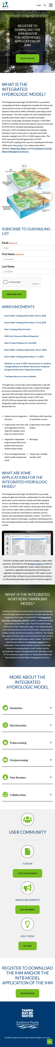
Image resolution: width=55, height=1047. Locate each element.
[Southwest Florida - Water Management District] (27, 1024)
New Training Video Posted (17, 329)
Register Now (27, 58)
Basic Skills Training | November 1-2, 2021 (24, 356)
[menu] (50, 5)
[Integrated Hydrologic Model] (5, 5)
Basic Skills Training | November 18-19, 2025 (25, 315)
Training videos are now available (20, 376)
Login (38, 5)
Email (9, 242)
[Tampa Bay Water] (27, 1013)
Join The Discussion (27, 873)
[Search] (45, 5)
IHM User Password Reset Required (21, 336)
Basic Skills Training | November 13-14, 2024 (25, 322)
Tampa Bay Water (18, 148)
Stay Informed (27, 909)
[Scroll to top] (49, 1041)
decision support (35, 563)
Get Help (27, 946)
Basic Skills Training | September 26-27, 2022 (25, 349)
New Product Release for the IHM (20, 343)
